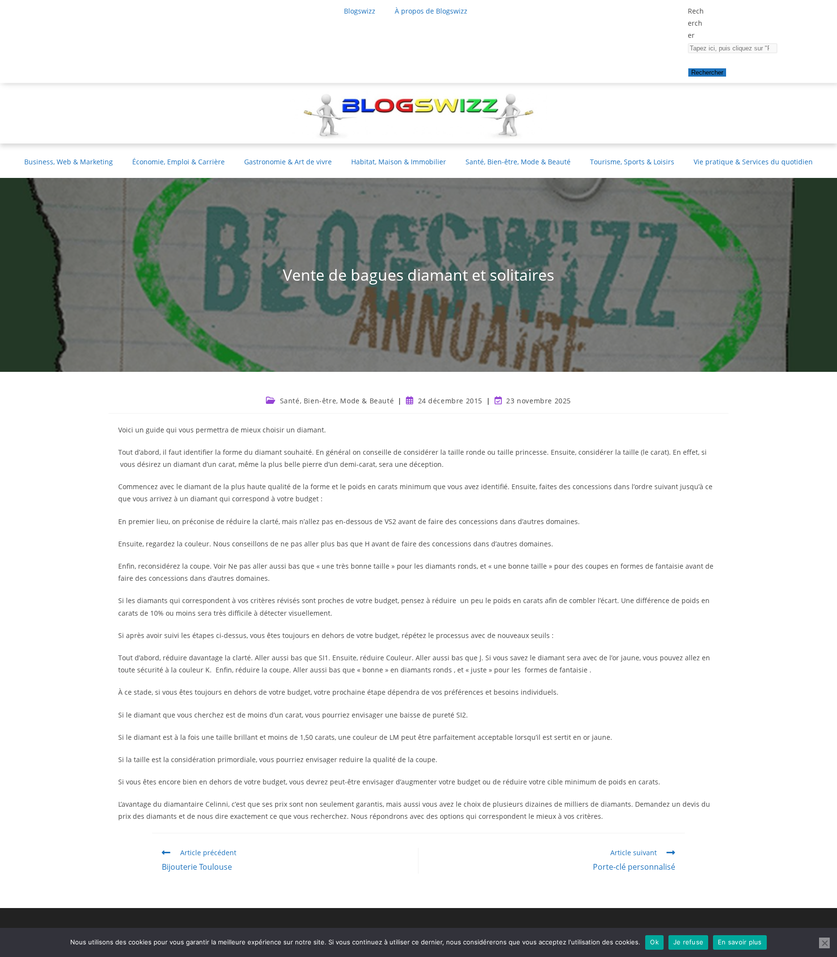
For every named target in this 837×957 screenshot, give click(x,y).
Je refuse (688, 942)
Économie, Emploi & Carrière (178, 161)
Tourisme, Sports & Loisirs (632, 161)
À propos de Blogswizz (431, 11)
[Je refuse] (824, 943)
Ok (654, 942)
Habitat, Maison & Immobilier (398, 161)
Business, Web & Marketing (68, 161)
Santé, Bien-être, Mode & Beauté (518, 161)
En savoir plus (740, 942)
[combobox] (732, 48)
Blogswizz (359, 11)
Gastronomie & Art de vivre (288, 161)
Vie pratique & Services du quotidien (753, 161)
